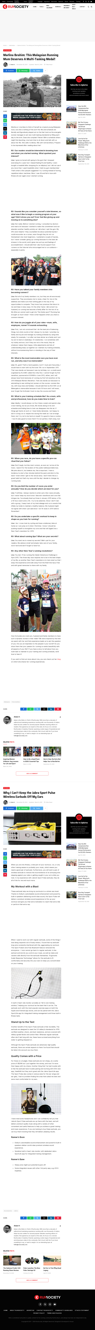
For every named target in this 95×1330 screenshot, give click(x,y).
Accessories (8, 1211)
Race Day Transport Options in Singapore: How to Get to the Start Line (84, 158)
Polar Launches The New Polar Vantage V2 (31, 1269)
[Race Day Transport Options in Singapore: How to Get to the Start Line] (71, 157)
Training (78, 1)
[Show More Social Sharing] (45, 70)
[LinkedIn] (5, 133)
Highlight (40, 1)
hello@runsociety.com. (21, 735)
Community (10, 1)
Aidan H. (12, 64)
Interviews (54, 1)
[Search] (91, 7)
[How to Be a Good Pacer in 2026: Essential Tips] (32, 751)
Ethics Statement (82, 1310)
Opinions (60, 1)
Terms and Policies (54, 1313)
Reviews (72, 1)
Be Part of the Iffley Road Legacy (52, 1269)
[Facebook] (5, 116)
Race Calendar (49, 7)
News (3, 1)
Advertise (30, 1310)
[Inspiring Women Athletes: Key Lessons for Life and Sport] (12, 751)
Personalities (16, 702)
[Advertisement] (47, 26)
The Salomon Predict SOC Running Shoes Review (12, 1269)
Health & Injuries (31, 1)
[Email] (5, 129)
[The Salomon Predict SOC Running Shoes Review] (12, 1260)
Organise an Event (67, 7)
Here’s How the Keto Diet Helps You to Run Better (52, 760)
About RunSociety (17, 1310)
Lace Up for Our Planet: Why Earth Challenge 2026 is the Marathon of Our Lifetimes (84, 143)
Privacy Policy (39, 1313)
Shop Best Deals (74, 7)
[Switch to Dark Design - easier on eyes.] (88, 6)
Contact (82, 7)
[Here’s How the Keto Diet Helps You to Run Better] (52, 751)
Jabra (16, 1211)
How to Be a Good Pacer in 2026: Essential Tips (31, 760)
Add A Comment (32, 773)
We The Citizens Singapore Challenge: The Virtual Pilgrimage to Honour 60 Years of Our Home (85, 126)
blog (59, 659)
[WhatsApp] (5, 120)
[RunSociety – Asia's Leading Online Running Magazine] (16, 7)
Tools (41, 7)
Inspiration (47, 1)
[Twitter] (5, 124)
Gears (25, 1)
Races (66, 1)
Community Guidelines (64, 1310)
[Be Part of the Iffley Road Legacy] (52, 1260)
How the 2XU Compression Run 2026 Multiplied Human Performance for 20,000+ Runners (84, 110)
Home (34, 7)
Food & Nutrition (17, 1)
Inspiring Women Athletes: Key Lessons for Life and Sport (10, 761)
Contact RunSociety (45, 1310)
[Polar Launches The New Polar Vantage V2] (32, 1260)
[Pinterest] (5, 137)
